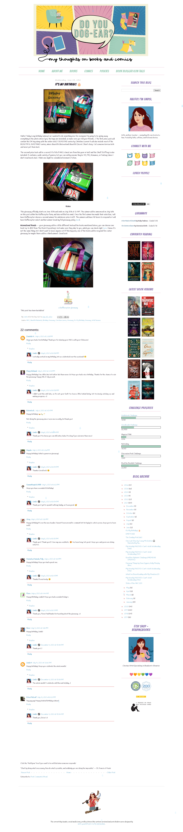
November (130, 510)
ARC (28, 320)
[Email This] (58, 317)
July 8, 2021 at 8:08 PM (50, 353)
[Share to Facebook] (65, 317)
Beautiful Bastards (36, 320)
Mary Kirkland (31, 371)
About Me (57, 71)
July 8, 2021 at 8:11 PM (49, 576)
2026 (126, 485)
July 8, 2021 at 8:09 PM (50, 432)
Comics (88, 71)
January (129, 602)
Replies (31, 349)
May (128, 588)
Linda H (29, 663)
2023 (126, 496)
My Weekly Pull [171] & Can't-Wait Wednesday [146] (143, 570)
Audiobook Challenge (129, 415)
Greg (28, 519)
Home (41, 71)
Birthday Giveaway (49, 320)
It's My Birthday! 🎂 (133, 530)
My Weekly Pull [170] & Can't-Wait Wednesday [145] (139, 579)
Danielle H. (30, 336)
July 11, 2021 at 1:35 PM (39, 628)
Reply (28, 343)
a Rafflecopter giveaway (68, 307)
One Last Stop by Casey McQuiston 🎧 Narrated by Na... (140, 542)
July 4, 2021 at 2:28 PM (44, 336)
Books (73, 71)
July (128, 524)
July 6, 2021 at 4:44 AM (40, 593)
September (130, 517)
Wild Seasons (96, 320)
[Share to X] (63, 317)
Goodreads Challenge (129, 425)
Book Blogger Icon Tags (130, 71)
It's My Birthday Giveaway (82, 320)
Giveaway (70, 320)
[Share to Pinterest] (68, 317)
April (128, 591)
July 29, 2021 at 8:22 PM (46, 697)
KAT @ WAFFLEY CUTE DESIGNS (91, 824)
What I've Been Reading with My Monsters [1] (142, 574)
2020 (126, 606)
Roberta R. (30, 411)
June (128, 528)
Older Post (111, 772)
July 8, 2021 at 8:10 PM (49, 539)
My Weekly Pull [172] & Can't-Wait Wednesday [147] (139, 553)
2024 (126, 492)
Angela (28, 450)
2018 (126, 614)
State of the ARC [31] (134, 583)
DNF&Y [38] (130, 534)
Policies (104, 71)
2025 (126, 489)
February (129, 598)
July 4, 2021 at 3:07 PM (44, 411)
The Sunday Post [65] (134, 537)
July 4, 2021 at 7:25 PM (39, 519)
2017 (126, 617)
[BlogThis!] (61, 317)
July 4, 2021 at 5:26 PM (41, 450)
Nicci (28, 628)
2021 (126, 503)
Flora (28, 593)
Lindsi (35, 353)
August (129, 520)
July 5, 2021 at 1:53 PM (52, 559)
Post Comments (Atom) (39, 777)
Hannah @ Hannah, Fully (34, 559)
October (129, 513)
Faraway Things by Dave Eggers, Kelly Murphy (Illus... (143, 564)
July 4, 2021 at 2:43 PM (46, 371)
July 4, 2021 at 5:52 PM (50, 485)
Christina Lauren (61, 320)
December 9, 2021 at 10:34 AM (52, 714)
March (128, 595)
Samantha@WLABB (33, 485)
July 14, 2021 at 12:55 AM (42, 663)
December (130, 506)
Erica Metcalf (31, 697)
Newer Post (25, 772)
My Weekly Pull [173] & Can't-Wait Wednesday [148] (143, 547)
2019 (126, 610)
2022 (126, 499)
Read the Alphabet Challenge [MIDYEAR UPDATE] (141, 559)
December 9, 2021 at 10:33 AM (52, 645)
